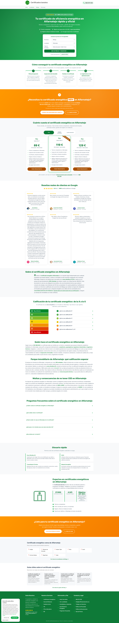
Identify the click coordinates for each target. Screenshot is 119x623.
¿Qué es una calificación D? (64, 322)
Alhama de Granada (44, 550)
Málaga (37, 7)
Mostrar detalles (5, 620)
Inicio (26, 7)
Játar (56, 555)
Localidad (46, 43)
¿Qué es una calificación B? (64, 314)
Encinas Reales (32, 555)
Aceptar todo (14, 617)
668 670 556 (89, 3)
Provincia (46, 39)
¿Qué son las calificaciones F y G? (66, 329)
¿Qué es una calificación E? (64, 325)
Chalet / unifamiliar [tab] (59, 132)
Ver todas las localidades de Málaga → (59, 559)
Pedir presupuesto (37, 169)
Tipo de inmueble (46, 47)
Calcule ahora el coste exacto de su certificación (66, 290)
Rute (69, 549)
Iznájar (30, 549)
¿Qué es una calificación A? (64, 311)
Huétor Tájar (58, 549)
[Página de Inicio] (27, 3)
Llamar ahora (72, 112)
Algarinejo (44, 555)
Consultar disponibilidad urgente (52, 112)
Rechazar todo (6, 617)
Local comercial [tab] (70, 132)
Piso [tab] (49, 132)
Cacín (83, 549)
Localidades (31, 7)
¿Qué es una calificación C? (64, 318)
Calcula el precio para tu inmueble (64, 174)
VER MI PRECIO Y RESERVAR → (59, 51)
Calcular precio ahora (53, 531)
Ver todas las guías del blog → (59, 587)
